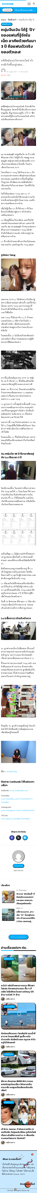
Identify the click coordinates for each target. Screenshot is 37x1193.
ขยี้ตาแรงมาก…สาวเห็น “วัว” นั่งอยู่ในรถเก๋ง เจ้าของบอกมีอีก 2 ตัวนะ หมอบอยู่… (25, 916)
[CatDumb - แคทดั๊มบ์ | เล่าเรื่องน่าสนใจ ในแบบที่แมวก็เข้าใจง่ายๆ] (7, 3)
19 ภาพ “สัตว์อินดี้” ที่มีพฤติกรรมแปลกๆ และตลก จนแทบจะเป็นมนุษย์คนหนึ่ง (25, 898)
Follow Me (18, 866)
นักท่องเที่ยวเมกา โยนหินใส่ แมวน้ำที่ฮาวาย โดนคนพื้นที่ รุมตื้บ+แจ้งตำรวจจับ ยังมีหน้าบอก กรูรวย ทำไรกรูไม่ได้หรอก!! (18, 1038)
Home (3, 20)
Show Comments (18, 937)
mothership (12, 771)
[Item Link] (18, 968)
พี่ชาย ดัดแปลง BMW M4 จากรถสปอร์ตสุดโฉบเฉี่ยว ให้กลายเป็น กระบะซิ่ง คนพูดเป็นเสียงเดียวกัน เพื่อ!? (17, 1086)
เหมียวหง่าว (10, 999)
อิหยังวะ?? (12, 20)
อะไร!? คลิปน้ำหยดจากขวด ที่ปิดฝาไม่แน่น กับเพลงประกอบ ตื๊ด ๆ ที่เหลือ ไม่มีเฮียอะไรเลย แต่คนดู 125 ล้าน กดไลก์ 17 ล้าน (18, 990)
